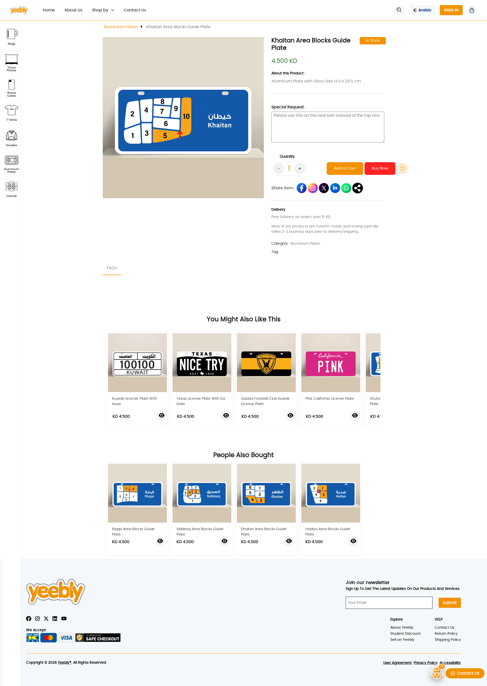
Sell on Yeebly (402, 640)
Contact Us (135, 10)
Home (51, 10)
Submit (450, 603)
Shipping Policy (448, 640)
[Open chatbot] (437, 672)
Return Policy (446, 633)
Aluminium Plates (120, 27)
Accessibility (450, 663)
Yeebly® (64, 662)
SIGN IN (451, 10)
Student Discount (405, 633)
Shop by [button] (100, 10)
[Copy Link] (357, 188)
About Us (73, 10)
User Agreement (397, 663)
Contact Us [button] (467, 673)
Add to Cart (345, 168)
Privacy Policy (426, 663)
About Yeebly (401, 627)
